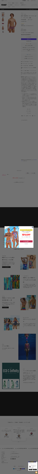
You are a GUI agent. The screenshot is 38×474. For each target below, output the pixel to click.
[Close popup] (36, 462)
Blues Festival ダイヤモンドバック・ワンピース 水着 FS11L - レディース (33, 466)
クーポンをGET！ (26, 241)
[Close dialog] (32, 227)
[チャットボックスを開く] (36, 472)
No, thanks (26, 243)
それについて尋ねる (35, 469)
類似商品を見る (30, 469)
